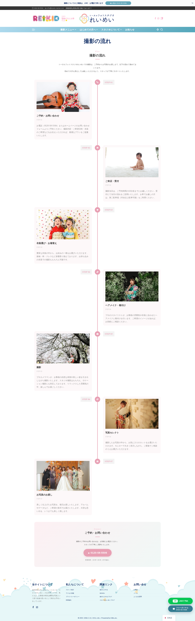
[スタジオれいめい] (97, 18)
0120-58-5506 (97, 552)
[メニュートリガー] (34, 29)
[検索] (161, 29)
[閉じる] (192, 3)
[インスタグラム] (158, 18)
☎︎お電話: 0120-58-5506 (118, 3)
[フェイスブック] (155, 18)
